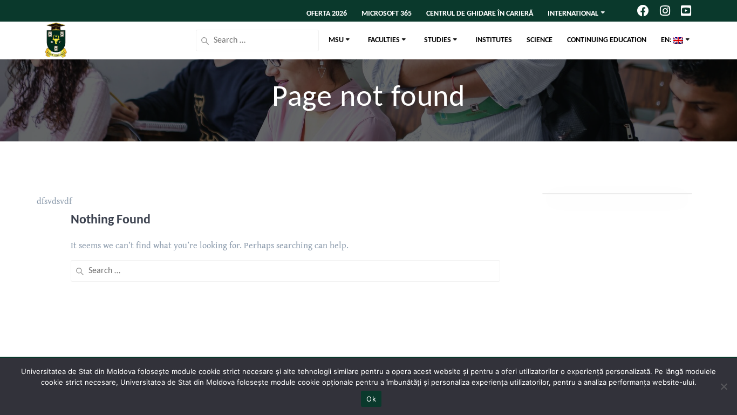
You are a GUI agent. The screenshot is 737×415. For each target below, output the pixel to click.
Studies (437, 40)
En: (667, 40)
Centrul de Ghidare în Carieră (479, 14)
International (573, 14)
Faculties (384, 40)
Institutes (493, 40)
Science (539, 40)
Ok (371, 398)
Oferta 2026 (326, 14)
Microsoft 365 (386, 14)
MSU (336, 40)
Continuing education (606, 40)
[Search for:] (257, 40)
